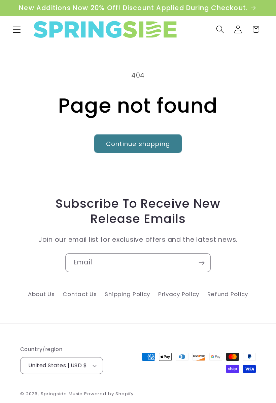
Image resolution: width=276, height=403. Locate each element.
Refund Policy (227, 294)
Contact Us (80, 294)
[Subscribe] (201, 262)
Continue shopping (138, 144)
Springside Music (61, 394)
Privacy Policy (178, 294)
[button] (17, 29)
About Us (41, 294)
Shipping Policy (127, 294)
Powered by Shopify (109, 394)
